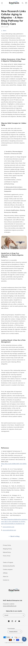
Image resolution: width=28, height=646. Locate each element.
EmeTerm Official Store (12, 642)
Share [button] (4, 30)
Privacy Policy (7, 545)
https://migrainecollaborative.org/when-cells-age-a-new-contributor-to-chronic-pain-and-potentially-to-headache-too (14, 521)
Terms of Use (6, 555)
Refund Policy (7, 552)
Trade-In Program (8, 562)
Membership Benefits (9, 566)
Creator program (7, 569)
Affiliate (5, 573)
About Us (5, 576)
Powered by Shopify (19, 642)
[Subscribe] (23, 615)
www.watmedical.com (9, 530)
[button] (2, 3)
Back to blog (15, 536)
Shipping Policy (7, 548)
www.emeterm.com (8, 527)
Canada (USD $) (13, 631)
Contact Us (6, 580)
